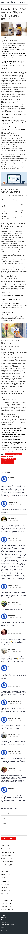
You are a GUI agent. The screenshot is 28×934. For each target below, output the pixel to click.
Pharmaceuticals (7, 849)
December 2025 (6, 900)
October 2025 (6, 906)
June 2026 (5, 881)
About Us (3, 917)
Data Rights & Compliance (8, 925)
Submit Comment (8, 838)
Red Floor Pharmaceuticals (13, 2)
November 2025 (6, 903)
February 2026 (6, 894)
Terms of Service (6, 920)
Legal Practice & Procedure (9, 862)
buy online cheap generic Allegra (13, 454)
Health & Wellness (7, 852)
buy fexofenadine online (8, 463)
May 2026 (5, 884)
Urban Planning (6, 865)
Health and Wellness (8, 855)
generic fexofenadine (7, 456)
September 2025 (7, 910)
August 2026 (6, 874)
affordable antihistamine (8, 461)
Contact (3, 927)
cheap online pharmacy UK (8, 458)
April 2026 (5, 887)
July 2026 (5, 878)
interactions (5, 868)
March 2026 (5, 890)
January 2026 (6, 897)
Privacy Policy (5, 922)
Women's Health (6, 858)
